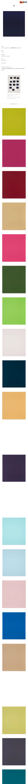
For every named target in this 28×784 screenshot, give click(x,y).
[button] (14, 6)
